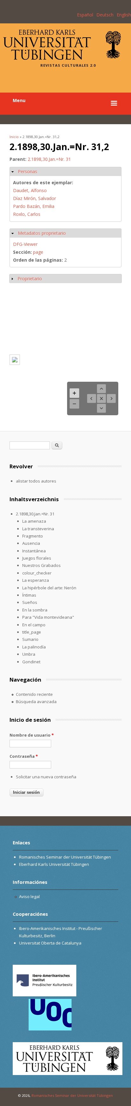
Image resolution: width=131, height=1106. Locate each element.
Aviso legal (29, 896)
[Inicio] (62, 58)
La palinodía (34, 647)
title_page (31, 632)
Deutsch (105, 15)
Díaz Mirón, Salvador (34, 198)
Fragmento (32, 536)
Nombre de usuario (32, 735)
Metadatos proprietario (42, 233)
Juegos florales (36, 558)
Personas (27, 171)
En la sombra (34, 610)
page (38, 252)
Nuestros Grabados (41, 565)
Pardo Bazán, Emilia (33, 206)
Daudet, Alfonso (30, 190)
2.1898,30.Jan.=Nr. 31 (49, 159)
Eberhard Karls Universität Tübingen (54, 864)
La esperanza (35, 580)
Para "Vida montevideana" (48, 617)
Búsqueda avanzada (36, 701)
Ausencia (31, 543)
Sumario (30, 639)
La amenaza (34, 521)
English (124, 15)
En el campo (33, 625)
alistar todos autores (36, 481)
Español (85, 15)
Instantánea (34, 551)
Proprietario (29, 279)
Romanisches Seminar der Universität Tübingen (65, 857)
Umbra (28, 654)
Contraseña (24, 756)
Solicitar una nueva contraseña (46, 777)
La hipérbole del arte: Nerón (49, 588)
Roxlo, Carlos (26, 214)
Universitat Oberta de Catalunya (50, 943)
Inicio (14, 136)
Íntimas (29, 595)
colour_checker (37, 573)
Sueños (29, 602)
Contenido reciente (34, 694)
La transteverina (38, 529)
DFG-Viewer (25, 244)
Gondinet (31, 662)
